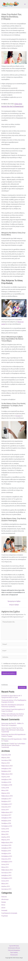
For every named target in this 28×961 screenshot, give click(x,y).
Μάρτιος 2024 (5, 763)
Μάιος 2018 (4, 790)
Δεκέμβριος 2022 (6, 768)
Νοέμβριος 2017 (6, 801)
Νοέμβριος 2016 (6, 820)
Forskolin (18, 416)
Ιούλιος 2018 (5, 787)
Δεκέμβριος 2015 (6, 848)
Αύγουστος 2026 (6, 755)
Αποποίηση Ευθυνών (14, 948)
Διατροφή (4, 910)
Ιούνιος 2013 (5, 881)
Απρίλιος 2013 (5, 886)
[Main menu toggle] (25, 4)
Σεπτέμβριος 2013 (6, 878)
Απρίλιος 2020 (5, 777)
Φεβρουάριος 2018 (6, 796)
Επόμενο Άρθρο (14, 604)
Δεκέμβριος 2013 (6, 875)
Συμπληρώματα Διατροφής (9, 913)
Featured (4, 896)
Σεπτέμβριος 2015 (6, 856)
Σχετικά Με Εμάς (14, 946)
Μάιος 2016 (4, 834)
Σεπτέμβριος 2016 (6, 826)
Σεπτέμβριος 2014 (6, 861)
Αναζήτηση (4, 685)
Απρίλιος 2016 (5, 837)
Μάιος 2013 (4, 883)
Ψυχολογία (4, 916)
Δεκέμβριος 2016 (6, 818)
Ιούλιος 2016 (5, 829)
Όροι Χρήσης (14, 952)
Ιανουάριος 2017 (6, 815)
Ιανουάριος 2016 (6, 845)
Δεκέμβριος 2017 (6, 798)
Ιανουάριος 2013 (6, 889)
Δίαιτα (3, 907)
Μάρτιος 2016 (5, 839)
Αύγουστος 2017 (6, 807)
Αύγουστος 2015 (6, 859)
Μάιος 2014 (4, 867)
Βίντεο (3, 905)
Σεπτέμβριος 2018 (6, 785)
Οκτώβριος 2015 (6, 853)
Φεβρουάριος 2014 (6, 870)
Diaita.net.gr (4, 723)
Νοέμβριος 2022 (6, 771)
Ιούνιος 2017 (5, 809)
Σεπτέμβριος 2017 (6, 804)
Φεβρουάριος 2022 (6, 774)
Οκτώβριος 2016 (6, 823)
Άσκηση (3, 902)
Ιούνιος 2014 (5, 864)
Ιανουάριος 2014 (6, 872)
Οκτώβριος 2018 (6, 782)
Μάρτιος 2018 (5, 793)
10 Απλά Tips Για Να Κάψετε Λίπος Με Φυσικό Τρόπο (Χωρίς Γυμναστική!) (12, 729)
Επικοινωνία (14, 955)
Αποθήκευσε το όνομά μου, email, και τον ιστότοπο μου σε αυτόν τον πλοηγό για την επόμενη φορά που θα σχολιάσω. (13, 666)
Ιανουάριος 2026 (6, 760)
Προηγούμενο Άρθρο (14, 601)
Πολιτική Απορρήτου (14, 950)
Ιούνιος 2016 (5, 831)
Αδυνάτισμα (4, 899)
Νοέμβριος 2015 (6, 850)
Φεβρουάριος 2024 (6, 766)
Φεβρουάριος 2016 (6, 842)
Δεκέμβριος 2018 (6, 779)
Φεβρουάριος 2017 (6, 812)
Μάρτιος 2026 (5, 757)
